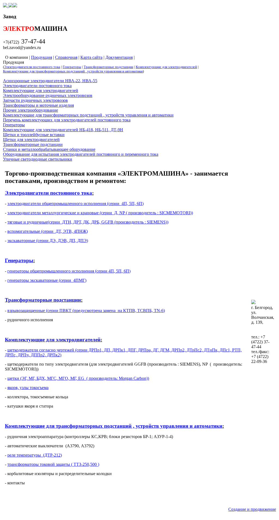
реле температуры (24, 455)
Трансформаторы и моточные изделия (38, 105)
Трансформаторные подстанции (108, 67)
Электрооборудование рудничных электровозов (47, 95)
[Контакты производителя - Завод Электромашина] (15, 6)
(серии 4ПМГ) (72, 280)
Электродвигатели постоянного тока (32, 67)
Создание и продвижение (252, 509)
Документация (119, 57)
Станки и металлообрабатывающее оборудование (49, 149)
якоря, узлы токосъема (27, 387)
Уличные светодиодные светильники (37, 159)
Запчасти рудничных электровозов (35, 100)
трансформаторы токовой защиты (38, 464)
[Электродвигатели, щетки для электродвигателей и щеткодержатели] (5, 6)
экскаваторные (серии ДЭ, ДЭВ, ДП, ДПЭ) (47, 240)
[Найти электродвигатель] (10, 6)
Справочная (66, 57)
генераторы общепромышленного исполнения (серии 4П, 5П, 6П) (69, 271)
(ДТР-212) (51, 455)
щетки (13, 378)
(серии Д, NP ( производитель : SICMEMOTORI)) (146, 212)
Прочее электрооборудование (30, 110)
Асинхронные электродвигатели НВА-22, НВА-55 (50, 80)
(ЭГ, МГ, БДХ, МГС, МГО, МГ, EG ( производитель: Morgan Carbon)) (84, 378)
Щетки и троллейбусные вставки (34, 134)
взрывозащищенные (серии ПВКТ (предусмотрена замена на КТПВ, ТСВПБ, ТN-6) (86, 310)
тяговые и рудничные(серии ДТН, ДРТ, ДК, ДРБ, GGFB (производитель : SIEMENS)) (87, 222)
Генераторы (72, 67)
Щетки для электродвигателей (31, 139)
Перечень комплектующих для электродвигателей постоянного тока (67, 120)
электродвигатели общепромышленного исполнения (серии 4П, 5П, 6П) (75, 203)
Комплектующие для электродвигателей (166, 67)
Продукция (41, 57)
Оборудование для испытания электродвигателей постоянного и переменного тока (80, 154)
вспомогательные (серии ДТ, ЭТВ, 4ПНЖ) (47, 231)
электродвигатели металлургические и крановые (53, 212)
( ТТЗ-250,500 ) (84, 464)
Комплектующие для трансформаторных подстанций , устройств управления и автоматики (73, 71)
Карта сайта (91, 57)
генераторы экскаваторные (32, 280)
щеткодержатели (22, 350)
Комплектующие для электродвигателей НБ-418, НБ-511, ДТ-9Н (63, 129)
